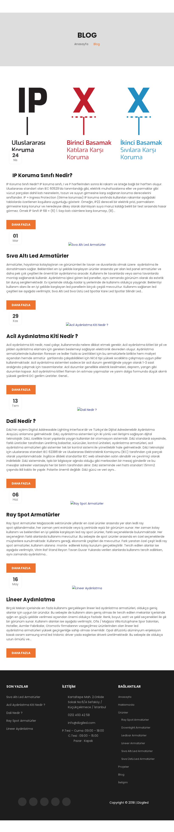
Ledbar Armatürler (134, 735)
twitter (33, 802)
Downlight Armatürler (135, 728)
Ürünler (123, 713)
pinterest (66, 802)
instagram (44, 802)
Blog (121, 775)
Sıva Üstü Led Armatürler (138, 759)
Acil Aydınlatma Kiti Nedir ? (42, 336)
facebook (22, 802)
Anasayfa (124, 697)
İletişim (123, 782)
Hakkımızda (126, 705)
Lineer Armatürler (133, 743)
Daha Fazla (21, 224)
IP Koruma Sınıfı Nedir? (42, 175)
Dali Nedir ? (21, 421)
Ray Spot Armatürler (33, 514)
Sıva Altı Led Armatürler (37, 255)
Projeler (123, 767)
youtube (55, 802)
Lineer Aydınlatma (30, 599)
